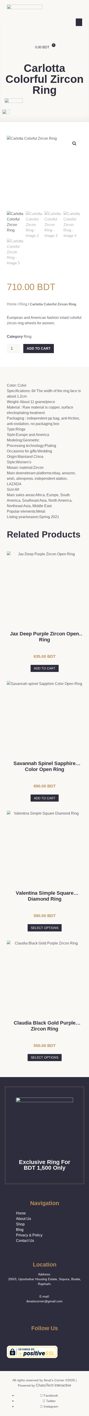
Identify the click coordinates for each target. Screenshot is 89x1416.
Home (12, 304)
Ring (23, 304)
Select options (44, 928)
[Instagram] (22, 1338)
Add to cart (38, 348)
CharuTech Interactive (53, 1385)
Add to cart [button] (44, 668)
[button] (79, 22)
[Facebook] (8, 1338)
